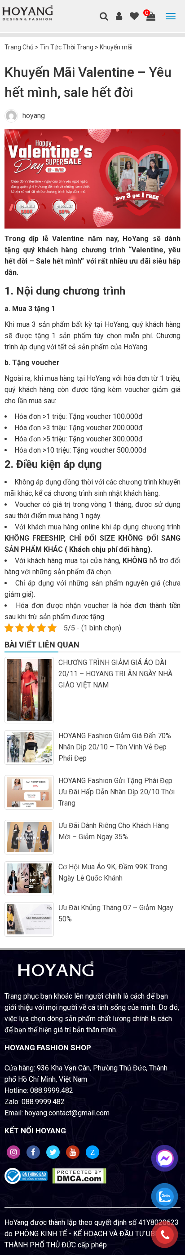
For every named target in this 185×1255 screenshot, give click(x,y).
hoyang (33, 115)
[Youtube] (72, 1152)
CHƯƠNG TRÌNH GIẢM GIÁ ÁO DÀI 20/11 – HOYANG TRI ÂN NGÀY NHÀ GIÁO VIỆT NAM (115, 673)
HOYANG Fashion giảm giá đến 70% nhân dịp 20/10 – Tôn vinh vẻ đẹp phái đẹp (114, 746)
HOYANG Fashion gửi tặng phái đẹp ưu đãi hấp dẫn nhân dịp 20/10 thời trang (116, 791)
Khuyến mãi (116, 47)
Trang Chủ (19, 47)
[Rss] (13, 1152)
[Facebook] (33, 1152)
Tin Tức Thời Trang (66, 47)
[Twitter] (53, 1152)
